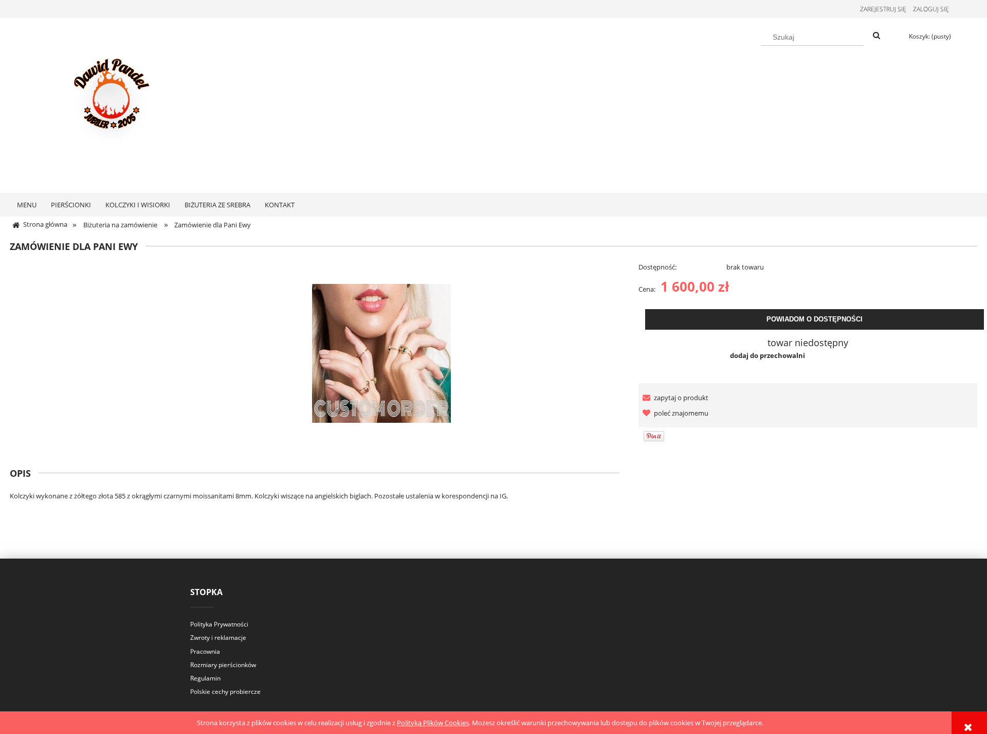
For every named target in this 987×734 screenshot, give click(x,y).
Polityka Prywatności (219, 624)
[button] (673, 397)
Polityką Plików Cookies (433, 722)
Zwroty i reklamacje (218, 637)
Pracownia (205, 651)
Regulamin (205, 678)
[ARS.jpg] (381, 352)
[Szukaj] (876, 36)
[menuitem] (27, 205)
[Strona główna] (113, 104)
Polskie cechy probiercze (225, 691)
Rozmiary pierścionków (223, 664)
